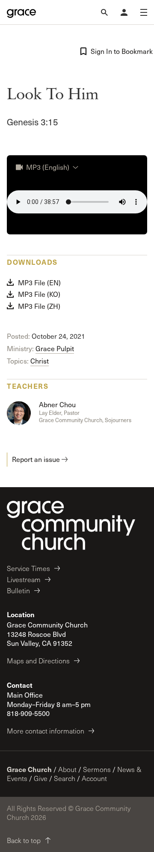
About (67, 769)
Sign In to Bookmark (119, 51)
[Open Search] (104, 12)
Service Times (28, 568)
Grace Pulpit (55, 348)
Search (64, 778)
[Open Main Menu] (143, 12)
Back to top (24, 840)
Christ (39, 361)
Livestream (24, 579)
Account (94, 778)
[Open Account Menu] (124, 12)
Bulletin (18, 590)
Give (40, 778)
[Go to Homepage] (21, 12)
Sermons (97, 769)
